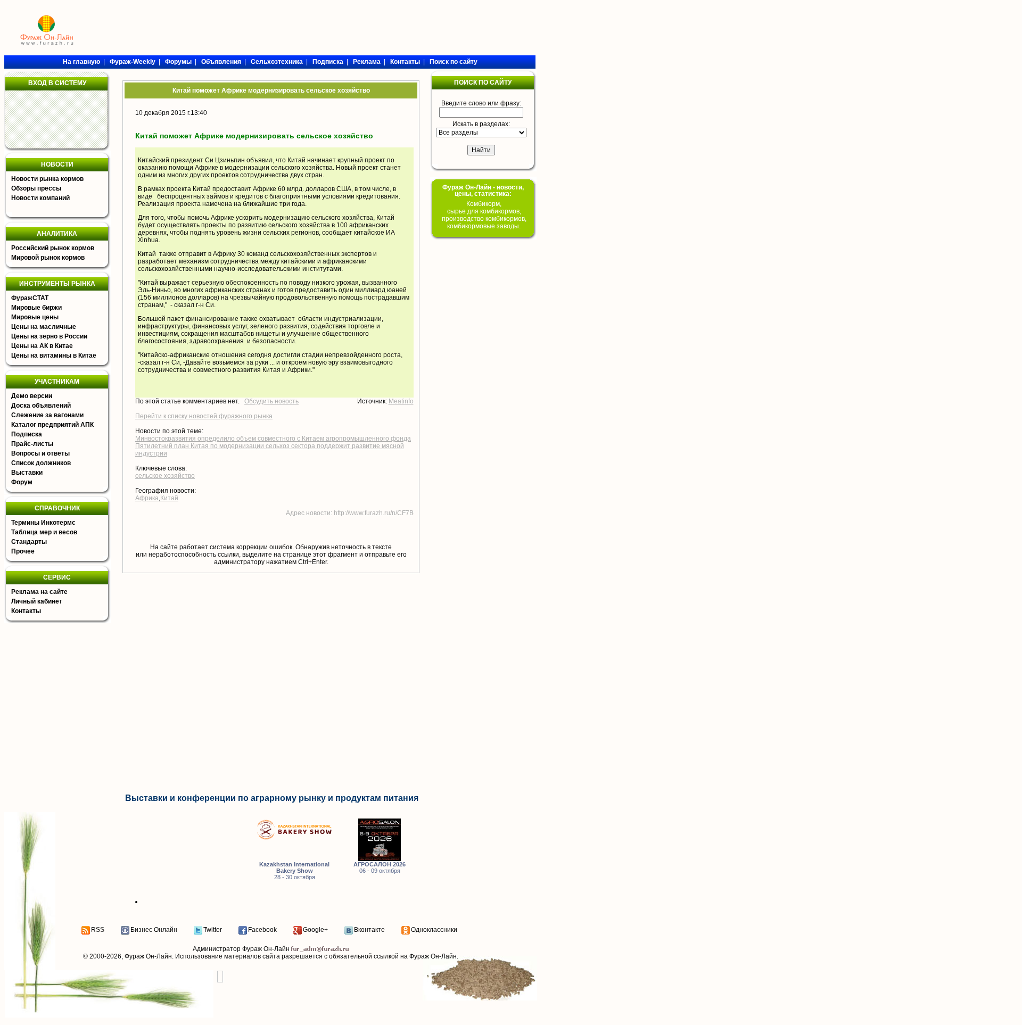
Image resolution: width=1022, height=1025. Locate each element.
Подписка (26, 434)
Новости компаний (40, 198)
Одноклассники (434, 929)
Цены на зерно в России (49, 336)
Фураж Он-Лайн (148, 956)
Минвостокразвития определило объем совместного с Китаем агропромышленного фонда (273, 438)
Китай (169, 498)
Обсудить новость (271, 401)
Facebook (262, 929)
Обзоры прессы (36, 188)
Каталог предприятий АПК (52, 424)
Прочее (23, 551)
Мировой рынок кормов (48, 257)
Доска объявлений (41, 405)
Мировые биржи (36, 307)
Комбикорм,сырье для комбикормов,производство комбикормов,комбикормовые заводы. (484, 215)
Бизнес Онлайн (153, 929)
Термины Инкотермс (43, 522)
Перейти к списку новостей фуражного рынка (204, 416)
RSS (97, 929)
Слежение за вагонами (47, 415)
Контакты (26, 611)
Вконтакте (369, 929)
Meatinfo (401, 401)
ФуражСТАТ (29, 298)
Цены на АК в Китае (42, 346)
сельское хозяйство (165, 476)
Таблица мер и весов (44, 532)
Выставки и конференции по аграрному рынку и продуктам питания (271, 798)
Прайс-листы (32, 444)
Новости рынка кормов (47, 179)
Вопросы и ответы (40, 453)
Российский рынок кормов (52, 248)
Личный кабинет (36, 601)
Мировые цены (35, 317)
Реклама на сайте (39, 592)
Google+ (315, 929)
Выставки (27, 472)
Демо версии (31, 396)
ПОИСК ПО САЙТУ (483, 82)
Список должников (41, 463)
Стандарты (29, 541)
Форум (21, 482)
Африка (147, 498)
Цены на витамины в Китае (53, 355)
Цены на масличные (43, 326)
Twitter (212, 929)
